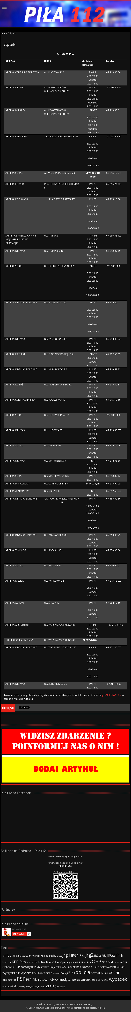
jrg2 (90, 955)
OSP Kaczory (22, 967)
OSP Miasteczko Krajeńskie (46, 967)
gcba (53, 955)
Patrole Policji (59, 973)
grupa (59, 956)
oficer (48, 962)
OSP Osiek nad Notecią (77, 967)
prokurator (9, 979)
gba (47, 955)
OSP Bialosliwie (112, 962)
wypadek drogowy (13, 986)
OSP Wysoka (23, 973)
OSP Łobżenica (41, 973)
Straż (77, 979)
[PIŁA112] (65, 14)
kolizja (6, 962)
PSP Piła (32, 979)
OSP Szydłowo (101, 967)
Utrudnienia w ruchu (94, 980)
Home (4, 33)
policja (82, 972)
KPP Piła (19, 961)
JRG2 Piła (115, 955)
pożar (114, 972)
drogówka (39, 955)
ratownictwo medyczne (56, 979)
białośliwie (23, 956)
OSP (96, 961)
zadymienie (39, 986)
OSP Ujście (114, 967)
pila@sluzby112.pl (111, 695)
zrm (50, 985)
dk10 (31, 955)
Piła (71, 972)
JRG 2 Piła (100, 955)
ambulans (10, 955)
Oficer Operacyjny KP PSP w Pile (71, 962)
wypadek (118, 979)
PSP (21, 978)
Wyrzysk (29, 986)
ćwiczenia (60, 986)
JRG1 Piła (78, 955)
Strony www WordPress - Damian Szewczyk (71, 1004)
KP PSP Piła (35, 962)
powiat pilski (99, 973)
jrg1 (66, 955)
